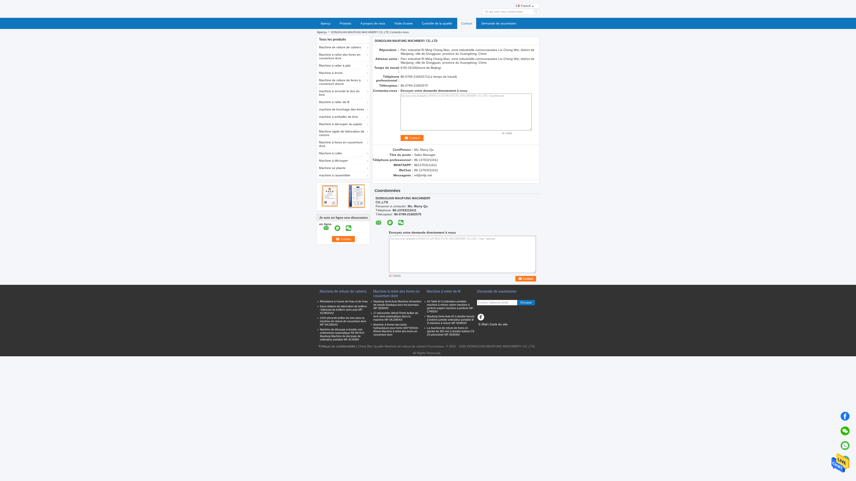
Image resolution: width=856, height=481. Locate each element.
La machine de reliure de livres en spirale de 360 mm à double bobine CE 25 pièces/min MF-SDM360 (450, 331)
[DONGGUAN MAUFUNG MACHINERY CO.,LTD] (428, 8)
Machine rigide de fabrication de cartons (341, 133)
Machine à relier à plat (334, 65)
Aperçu (326, 23)
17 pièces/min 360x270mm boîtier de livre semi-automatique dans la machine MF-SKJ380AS (395, 316)
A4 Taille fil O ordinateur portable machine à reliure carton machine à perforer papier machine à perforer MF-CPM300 (450, 306)
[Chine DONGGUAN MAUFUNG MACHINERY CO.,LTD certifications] (330, 196)
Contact (466, 23)
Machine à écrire (331, 73)
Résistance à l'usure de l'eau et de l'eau (344, 301)
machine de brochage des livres (341, 109)
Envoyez (526, 302)
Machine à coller (330, 153)
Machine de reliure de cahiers (340, 47)
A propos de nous (372, 23)
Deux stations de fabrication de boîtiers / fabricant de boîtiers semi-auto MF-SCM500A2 (343, 310)
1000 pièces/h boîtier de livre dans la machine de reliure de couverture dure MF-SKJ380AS (343, 321)
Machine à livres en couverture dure (340, 144)
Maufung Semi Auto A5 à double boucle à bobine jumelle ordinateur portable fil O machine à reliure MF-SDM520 (451, 320)
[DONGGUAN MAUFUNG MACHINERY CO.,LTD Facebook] (481, 318)
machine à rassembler (334, 175)
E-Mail (483, 324)
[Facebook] (845, 416)
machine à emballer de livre (338, 116)
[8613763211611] (845, 445)
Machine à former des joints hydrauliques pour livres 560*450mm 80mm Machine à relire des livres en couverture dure (395, 329)
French (526, 6)
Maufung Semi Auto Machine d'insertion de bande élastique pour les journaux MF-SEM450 (397, 305)
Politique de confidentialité (337, 346)
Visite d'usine (403, 23)
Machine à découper (333, 160)
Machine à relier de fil (334, 102)
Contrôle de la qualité (437, 23)
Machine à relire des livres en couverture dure (339, 56)
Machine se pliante (332, 168)
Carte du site (499, 324)
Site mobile (488, 330)
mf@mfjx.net (423, 175)
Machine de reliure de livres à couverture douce (340, 82)
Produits (345, 23)
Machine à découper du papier (340, 124)
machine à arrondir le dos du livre (339, 92)
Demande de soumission (498, 23)
